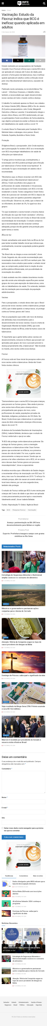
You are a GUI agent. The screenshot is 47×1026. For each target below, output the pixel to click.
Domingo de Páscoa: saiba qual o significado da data (23, 675)
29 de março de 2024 (9, 745)
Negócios (8, 1005)
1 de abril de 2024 (9, 950)
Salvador (6, 1002)
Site (3, 818)
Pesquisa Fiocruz (19, 510)
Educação (30, 1005)
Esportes (39, 1005)
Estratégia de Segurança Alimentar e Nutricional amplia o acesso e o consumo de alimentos (28, 959)
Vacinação (32, 510)
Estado (14, 1002)
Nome (5, 797)
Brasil (9, 10)
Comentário (7, 769)
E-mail (5, 808)
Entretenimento (24, 1002)
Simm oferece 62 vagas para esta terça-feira (21, 948)
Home (3, 10)
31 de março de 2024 (9, 580)
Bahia (6, 637)
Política (22, 1005)
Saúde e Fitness (36, 1002)
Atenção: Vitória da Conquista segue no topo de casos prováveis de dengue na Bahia (28, 981)
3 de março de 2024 (8, 32)
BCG (8, 510)
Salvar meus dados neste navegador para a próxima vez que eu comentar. (23, 829)
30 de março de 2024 (9, 678)
